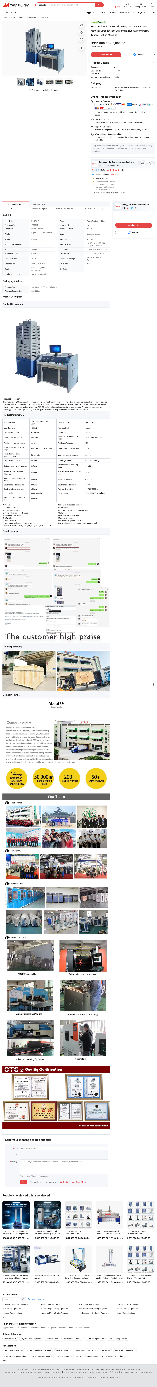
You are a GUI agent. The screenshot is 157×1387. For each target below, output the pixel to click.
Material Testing (62, 1350)
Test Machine (43, 17)
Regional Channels (107, 1369)
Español (29, 1372)
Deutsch (74, 1372)
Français (46, 1372)
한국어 (98, 1372)
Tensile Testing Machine (72, 1338)
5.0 (124, 208)
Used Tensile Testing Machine (15, 1356)
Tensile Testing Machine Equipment (68, 1356)
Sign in (152, 6)
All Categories (11, 12)
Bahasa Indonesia (146, 1372)
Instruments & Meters (16, 17)
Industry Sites (94, 1369)
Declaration (104, 1377)
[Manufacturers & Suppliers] (15, 5)
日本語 (105, 1372)
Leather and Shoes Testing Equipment (54, 1313)
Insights (140, 1369)
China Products (30, 1369)
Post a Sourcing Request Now (73, 1182)
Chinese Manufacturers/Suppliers (49, 1369)
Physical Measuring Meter (31, 1338)
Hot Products (18, 1369)
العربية (92, 1372)
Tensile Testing (104, 1350)
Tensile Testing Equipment (125, 1350)
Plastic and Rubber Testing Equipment (92, 1308)
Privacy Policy (115, 1377)
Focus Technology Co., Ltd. (62, 1377)
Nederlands (83, 1372)
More (4, 1361)
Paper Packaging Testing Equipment (54, 1308)
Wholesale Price (82, 1369)
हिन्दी (111, 1372)
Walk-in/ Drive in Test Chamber (90, 1304)
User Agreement (92, 1377)
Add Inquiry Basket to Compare (45, 90)
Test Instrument (31, 17)
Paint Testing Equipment (11, 1308)
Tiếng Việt (134, 1372)
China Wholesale (68, 1369)
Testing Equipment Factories (40, 1350)
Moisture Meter (10, 1338)
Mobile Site (131, 1369)
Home (4, 17)
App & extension (126, 12)
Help (112, 12)
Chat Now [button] (141, 54)
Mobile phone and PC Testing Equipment (93, 1313)
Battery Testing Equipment (127, 1313)
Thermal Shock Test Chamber (128, 1304)
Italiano (66, 1372)
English (21, 1372)
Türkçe (126, 1372)
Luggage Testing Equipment (13, 1313)
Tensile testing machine (49, 1304)
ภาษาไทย (118, 1372)
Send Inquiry (106, 54)
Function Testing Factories (83, 1350)
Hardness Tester (52, 1338)
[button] (102, 209)
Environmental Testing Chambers (15, 1304)
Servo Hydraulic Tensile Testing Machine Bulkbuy (104, 1356)
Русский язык (56, 1372)
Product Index (120, 1369)
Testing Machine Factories (14, 1350)
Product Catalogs (37, 1299)
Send (23, 1182)
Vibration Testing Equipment (127, 1308)
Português (37, 1372)
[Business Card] (151, 215)
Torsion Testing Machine (118, 1338)
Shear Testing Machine (95, 1338)
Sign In (94, 193)
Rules (153, 12)
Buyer (100, 12)
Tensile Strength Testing (41, 1356)
